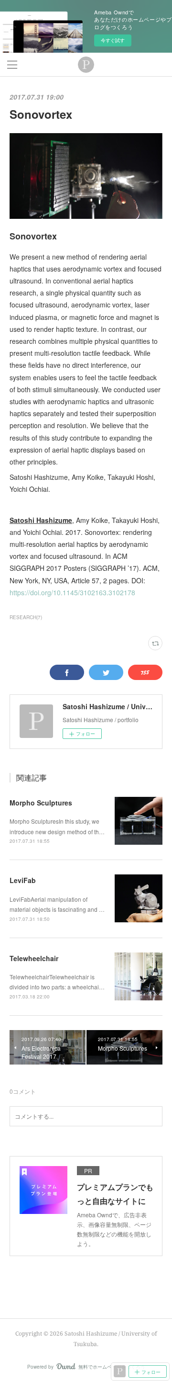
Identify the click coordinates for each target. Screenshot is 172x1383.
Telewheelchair (34, 958)
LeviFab (23, 880)
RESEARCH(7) (26, 617)
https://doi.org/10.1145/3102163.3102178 (72, 592)
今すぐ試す (113, 40)
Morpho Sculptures (41, 802)
